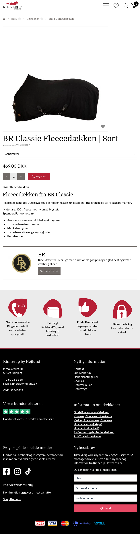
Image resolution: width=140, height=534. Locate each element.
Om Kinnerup (82, 372)
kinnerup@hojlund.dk (23, 383)
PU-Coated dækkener (87, 436)
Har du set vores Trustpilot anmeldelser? (28, 419)
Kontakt (79, 368)
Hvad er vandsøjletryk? (88, 424)
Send (107, 508)
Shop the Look (12, 499)
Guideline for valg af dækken (91, 412)
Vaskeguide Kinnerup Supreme (93, 420)
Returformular (83, 384)
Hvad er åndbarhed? (86, 428)
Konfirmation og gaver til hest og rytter (27, 492)
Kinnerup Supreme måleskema (93, 416)
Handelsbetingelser (86, 376)
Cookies (79, 380)
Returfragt (80, 388)
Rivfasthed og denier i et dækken (94, 432)
